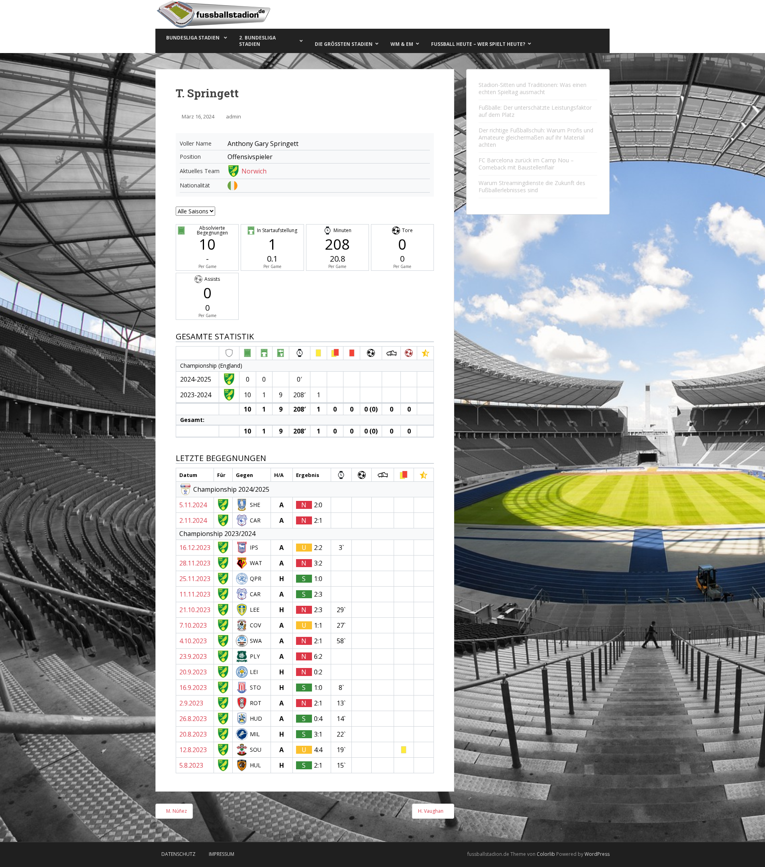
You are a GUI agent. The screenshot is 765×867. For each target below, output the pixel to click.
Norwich (254, 171)
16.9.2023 (193, 688)
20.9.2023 (193, 672)
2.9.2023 (191, 703)
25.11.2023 (194, 579)
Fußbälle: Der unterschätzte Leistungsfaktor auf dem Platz (535, 111)
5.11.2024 (193, 505)
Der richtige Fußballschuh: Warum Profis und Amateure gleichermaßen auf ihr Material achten (536, 137)
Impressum (221, 854)
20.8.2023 (193, 734)
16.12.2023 (194, 548)
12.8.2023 (193, 750)
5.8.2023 (191, 765)
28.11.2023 (194, 563)
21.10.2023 (194, 610)
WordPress (597, 854)
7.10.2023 (193, 625)
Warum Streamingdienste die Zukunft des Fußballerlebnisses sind (532, 186)
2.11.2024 (193, 520)
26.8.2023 (193, 719)
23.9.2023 (193, 656)
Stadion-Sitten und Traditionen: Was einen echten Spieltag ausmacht (532, 88)
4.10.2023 (193, 641)
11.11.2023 (194, 594)
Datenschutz (178, 854)
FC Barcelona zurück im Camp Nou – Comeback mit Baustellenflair (526, 163)
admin (233, 116)
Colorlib (546, 854)
